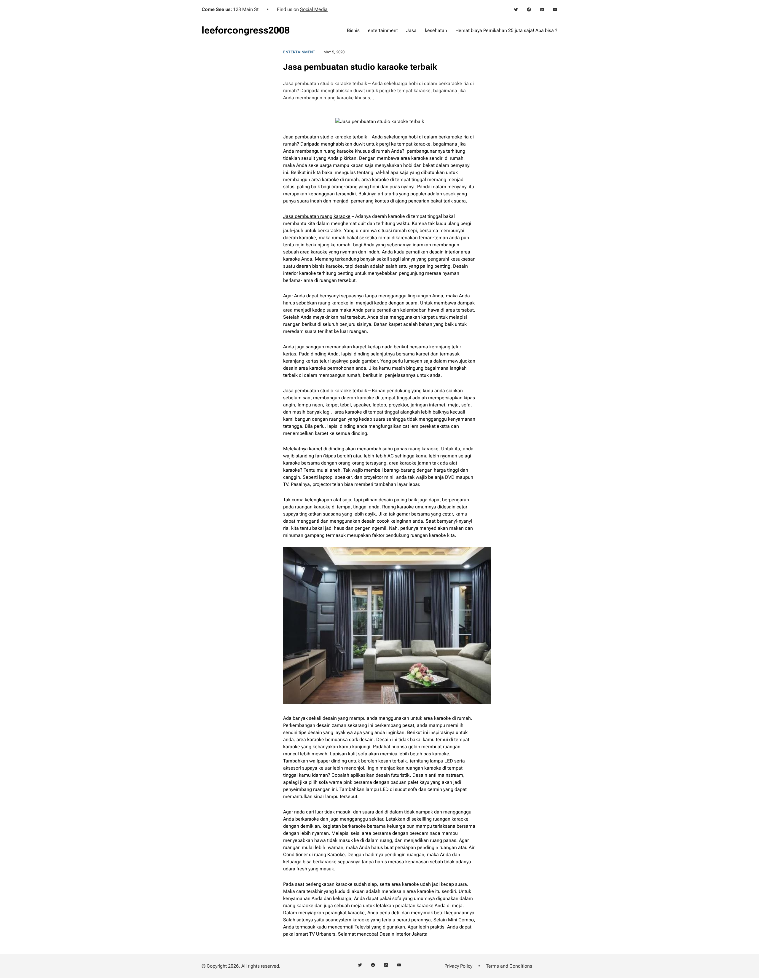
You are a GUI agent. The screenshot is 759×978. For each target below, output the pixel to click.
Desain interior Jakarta (404, 934)
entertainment (299, 52)
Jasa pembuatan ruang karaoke (316, 216)
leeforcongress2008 (246, 30)
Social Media (314, 9)
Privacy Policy (458, 966)
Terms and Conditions (509, 966)
